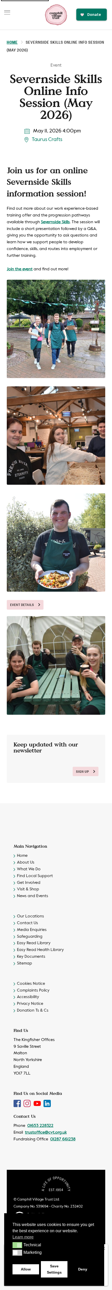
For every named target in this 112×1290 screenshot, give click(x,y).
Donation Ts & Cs (32, 1010)
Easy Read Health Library (40, 950)
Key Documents (31, 957)
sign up (82, 771)
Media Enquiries (32, 930)
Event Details (22, 604)
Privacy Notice (30, 1004)
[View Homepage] (56, 14)
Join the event (20, 269)
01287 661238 (63, 1139)
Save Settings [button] (54, 1269)
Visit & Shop (28, 889)
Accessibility (28, 997)
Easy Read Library (34, 943)
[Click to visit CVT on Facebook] (18, 1103)
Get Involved (28, 883)
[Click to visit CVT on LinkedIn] (47, 1103)
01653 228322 (40, 1126)
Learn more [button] (23, 1237)
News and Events (32, 896)
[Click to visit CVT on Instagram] (27, 1103)
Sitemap (24, 963)
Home (12, 42)
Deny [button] (82, 1269)
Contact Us (27, 923)
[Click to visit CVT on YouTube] (38, 1103)
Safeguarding (29, 937)
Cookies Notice (31, 984)
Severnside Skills (55, 222)
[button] (17, 1245)
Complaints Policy (33, 990)
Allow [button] (26, 1269)
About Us (25, 862)
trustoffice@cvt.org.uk (46, 1133)
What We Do (29, 869)
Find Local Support (35, 876)
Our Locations (30, 916)
